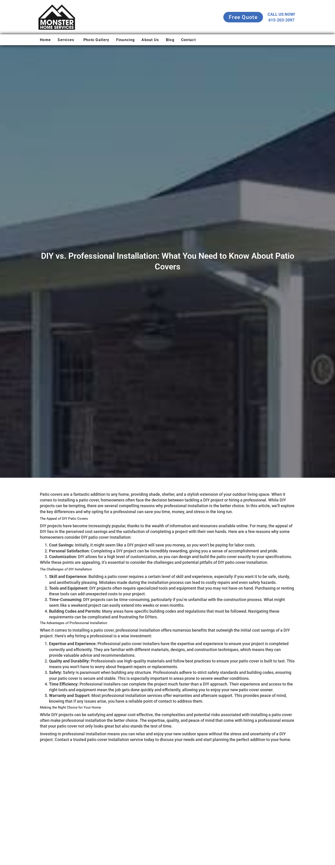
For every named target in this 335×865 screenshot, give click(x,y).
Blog (170, 40)
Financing (125, 40)
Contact (188, 40)
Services (66, 40)
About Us (150, 40)
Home (45, 40)
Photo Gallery (96, 40)
